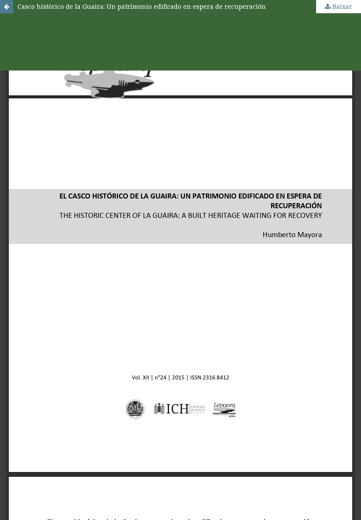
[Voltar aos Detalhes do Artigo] (6, 6)
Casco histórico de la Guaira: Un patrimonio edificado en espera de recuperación (142, 6)
